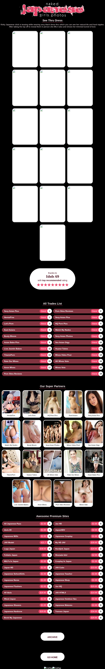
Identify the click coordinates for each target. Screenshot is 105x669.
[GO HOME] (52, 18)
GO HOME (52, 657)
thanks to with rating (52, 279)
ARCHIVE (52, 637)
